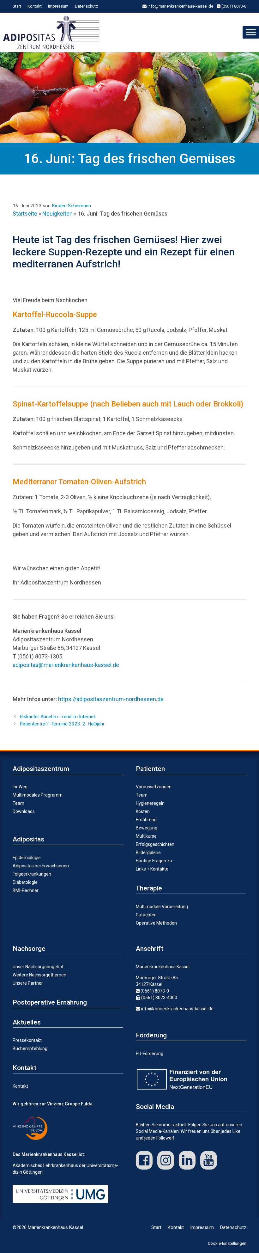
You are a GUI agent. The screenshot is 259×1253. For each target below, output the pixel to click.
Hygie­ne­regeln (150, 803)
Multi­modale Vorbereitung (162, 906)
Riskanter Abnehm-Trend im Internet (57, 716)
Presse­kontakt (27, 1040)
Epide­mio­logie (27, 857)
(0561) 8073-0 (233, 6)
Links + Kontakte (152, 868)
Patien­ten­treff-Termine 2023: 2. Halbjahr (62, 724)
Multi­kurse (146, 836)
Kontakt (34, 6)
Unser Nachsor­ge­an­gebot (38, 966)
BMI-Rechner (26, 890)
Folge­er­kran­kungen (32, 874)
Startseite (25, 213)
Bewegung (146, 827)
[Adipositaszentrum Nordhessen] (52, 32)
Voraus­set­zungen (154, 786)
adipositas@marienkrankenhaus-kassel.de (66, 665)
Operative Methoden (156, 923)
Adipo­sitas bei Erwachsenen (41, 865)
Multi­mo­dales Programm (38, 795)
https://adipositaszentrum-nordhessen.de (111, 699)
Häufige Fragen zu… (155, 860)
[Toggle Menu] (251, 32)
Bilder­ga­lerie (148, 852)
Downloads (24, 811)
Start (17, 6)
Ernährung (146, 819)
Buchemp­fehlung (30, 1048)
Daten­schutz (86, 6)
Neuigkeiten (57, 213)
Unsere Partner (28, 983)
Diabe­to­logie (25, 882)
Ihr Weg (20, 786)
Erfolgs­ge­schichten (155, 844)
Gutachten (146, 914)
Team (18, 803)
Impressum (58, 6)
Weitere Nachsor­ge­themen (39, 974)
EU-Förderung (149, 1053)
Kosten (143, 811)
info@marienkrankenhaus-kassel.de (180, 6)
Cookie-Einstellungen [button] (227, 1243)
